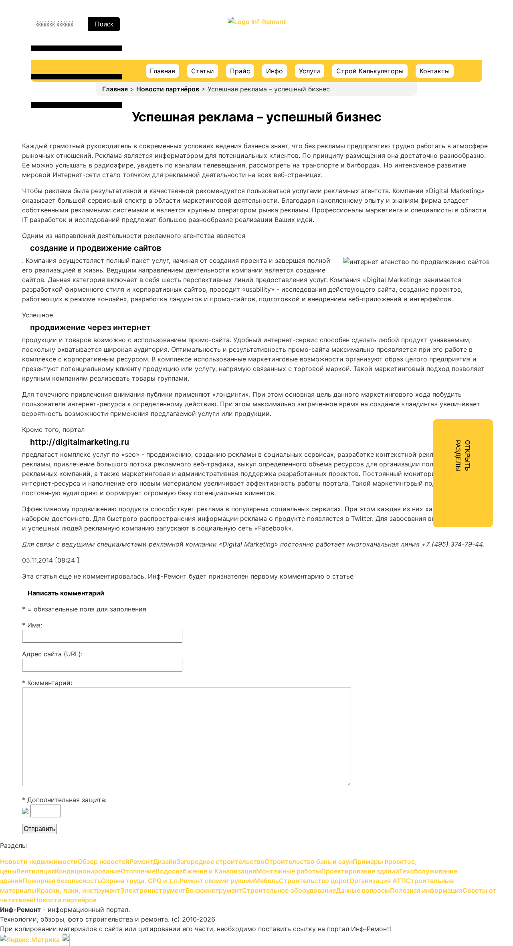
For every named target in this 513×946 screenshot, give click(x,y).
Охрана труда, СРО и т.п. (428, 270)
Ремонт (400, 83)
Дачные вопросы (415, 414)
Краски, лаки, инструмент (430, 357)
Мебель (400, 299)
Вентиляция (407, 155)
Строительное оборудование (435, 400)
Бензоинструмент (417, 385)
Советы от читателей (423, 443)
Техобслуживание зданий (429, 241)
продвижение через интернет (90, 327)
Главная (162, 71)
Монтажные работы (420, 212)
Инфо (274, 71)
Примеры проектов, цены (430, 140)
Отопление (406, 184)
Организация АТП (417, 328)
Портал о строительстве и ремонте (256, 38)
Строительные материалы (431, 342)
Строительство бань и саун (433, 126)
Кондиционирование (421, 169)
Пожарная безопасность (428, 256)
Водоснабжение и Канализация (438, 198)
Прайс (240, 71)
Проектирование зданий (428, 227)
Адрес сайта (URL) (51, 654)
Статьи (202, 71)
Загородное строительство (433, 111)
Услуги (309, 71)
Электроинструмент (421, 371)
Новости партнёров (167, 89)
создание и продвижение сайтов (95, 248)
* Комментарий (46, 683)
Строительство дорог (424, 313)
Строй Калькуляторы (370, 71)
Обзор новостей (414, 68)
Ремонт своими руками (426, 284)
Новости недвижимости (428, 54)
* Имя (31, 625)
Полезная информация (425, 429)
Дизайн (400, 97)
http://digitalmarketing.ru (79, 442)
